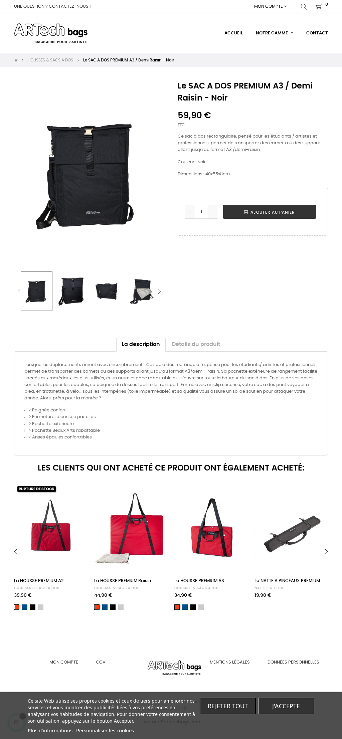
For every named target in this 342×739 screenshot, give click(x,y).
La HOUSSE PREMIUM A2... (40, 581)
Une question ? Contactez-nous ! (52, 6)
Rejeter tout (228, 706)
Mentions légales (230, 662)
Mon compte (63, 662)
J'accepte (286, 706)
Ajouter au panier (272, 212)
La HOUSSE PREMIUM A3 (199, 581)
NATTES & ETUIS (269, 588)
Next (159, 291)
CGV (101, 662)
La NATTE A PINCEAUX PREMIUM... (288, 581)
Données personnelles (293, 662)
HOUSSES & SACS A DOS (36, 588)
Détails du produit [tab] (196, 344)
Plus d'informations (50, 730)
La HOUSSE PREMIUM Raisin (122, 581)
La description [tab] (141, 344)
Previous (19, 291)
